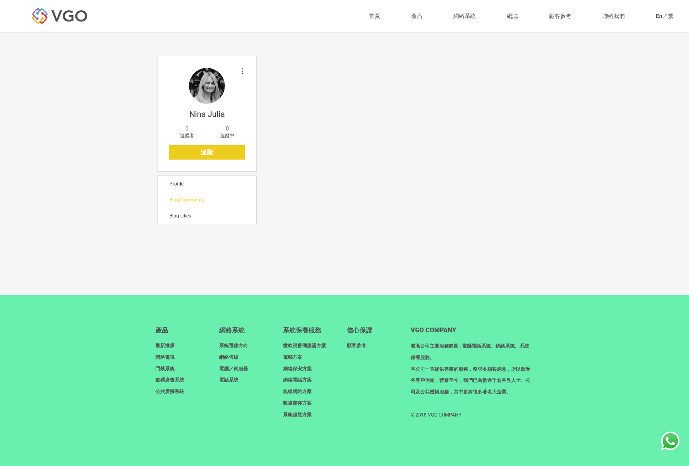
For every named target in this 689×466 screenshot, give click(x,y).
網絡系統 (232, 330)
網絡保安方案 (297, 368)
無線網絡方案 (297, 391)
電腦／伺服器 (233, 368)
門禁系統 (165, 368)
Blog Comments (186, 200)
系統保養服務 (302, 330)
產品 (162, 330)
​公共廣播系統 (170, 391)
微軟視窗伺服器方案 (304, 345)
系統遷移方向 (233, 345)
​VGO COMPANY (433, 330)
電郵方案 (292, 357)
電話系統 (228, 380)
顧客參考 (356, 345)
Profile (176, 184)
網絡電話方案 (297, 380)
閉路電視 (165, 357)
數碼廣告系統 (170, 380)
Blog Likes (180, 216)
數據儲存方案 (297, 403)
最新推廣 (165, 345)
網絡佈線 (228, 357)
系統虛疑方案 (297, 414)
